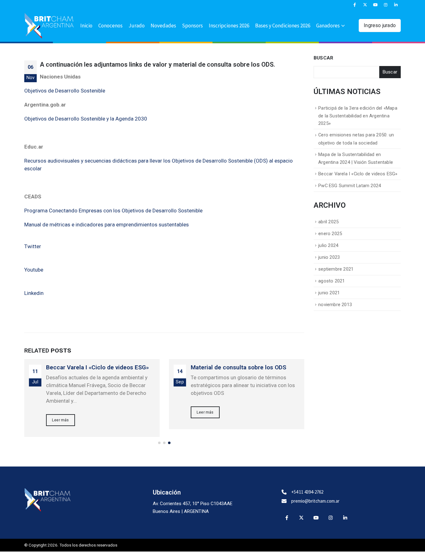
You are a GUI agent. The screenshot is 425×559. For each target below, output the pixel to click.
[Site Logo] (49, 25)
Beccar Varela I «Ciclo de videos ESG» (97, 367)
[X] (365, 4)
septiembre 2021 (335, 269)
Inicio (86, 25)
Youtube (33, 270)
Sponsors (192, 25)
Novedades (163, 25)
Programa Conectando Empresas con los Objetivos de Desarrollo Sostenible (113, 210)
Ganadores (328, 25)
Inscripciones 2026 (229, 25)
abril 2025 (328, 222)
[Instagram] (385, 4)
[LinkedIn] (396, 4)
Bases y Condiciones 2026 (282, 25)
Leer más (60, 420)
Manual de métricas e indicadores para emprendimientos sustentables (106, 224)
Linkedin (34, 293)
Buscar (323, 58)
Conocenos (110, 25)
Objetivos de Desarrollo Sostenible (64, 91)
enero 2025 (330, 233)
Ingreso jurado (380, 25)
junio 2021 (329, 293)
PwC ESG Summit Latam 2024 (349, 185)
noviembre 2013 (335, 304)
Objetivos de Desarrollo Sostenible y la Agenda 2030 (85, 119)
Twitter (32, 246)
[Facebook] (354, 4)
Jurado (136, 25)
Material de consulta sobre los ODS (238, 367)
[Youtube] (375, 4)
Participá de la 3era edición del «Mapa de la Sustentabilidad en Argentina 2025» (357, 115)
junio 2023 (329, 257)
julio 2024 (328, 245)
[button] (159, 443)
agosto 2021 (331, 281)
